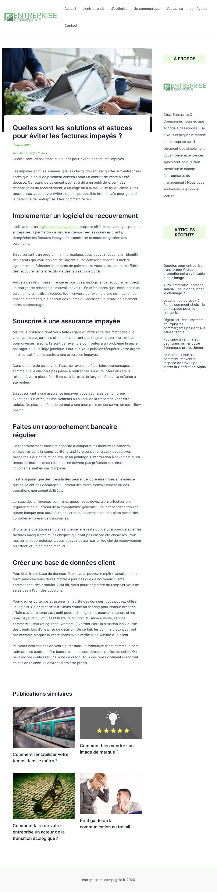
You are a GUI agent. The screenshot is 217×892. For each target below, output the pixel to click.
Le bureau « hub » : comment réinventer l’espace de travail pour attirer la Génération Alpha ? (184, 363)
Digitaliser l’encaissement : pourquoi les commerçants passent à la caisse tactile (184, 326)
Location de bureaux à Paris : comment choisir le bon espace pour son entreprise (184, 306)
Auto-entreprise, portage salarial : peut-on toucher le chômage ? (183, 289)
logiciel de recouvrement (59, 227)
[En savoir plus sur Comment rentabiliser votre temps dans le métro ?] (44, 727)
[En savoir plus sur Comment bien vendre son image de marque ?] (111, 722)
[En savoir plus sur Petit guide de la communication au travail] (111, 793)
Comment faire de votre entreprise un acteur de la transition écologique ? (39, 832)
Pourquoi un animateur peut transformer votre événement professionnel (183, 343)
